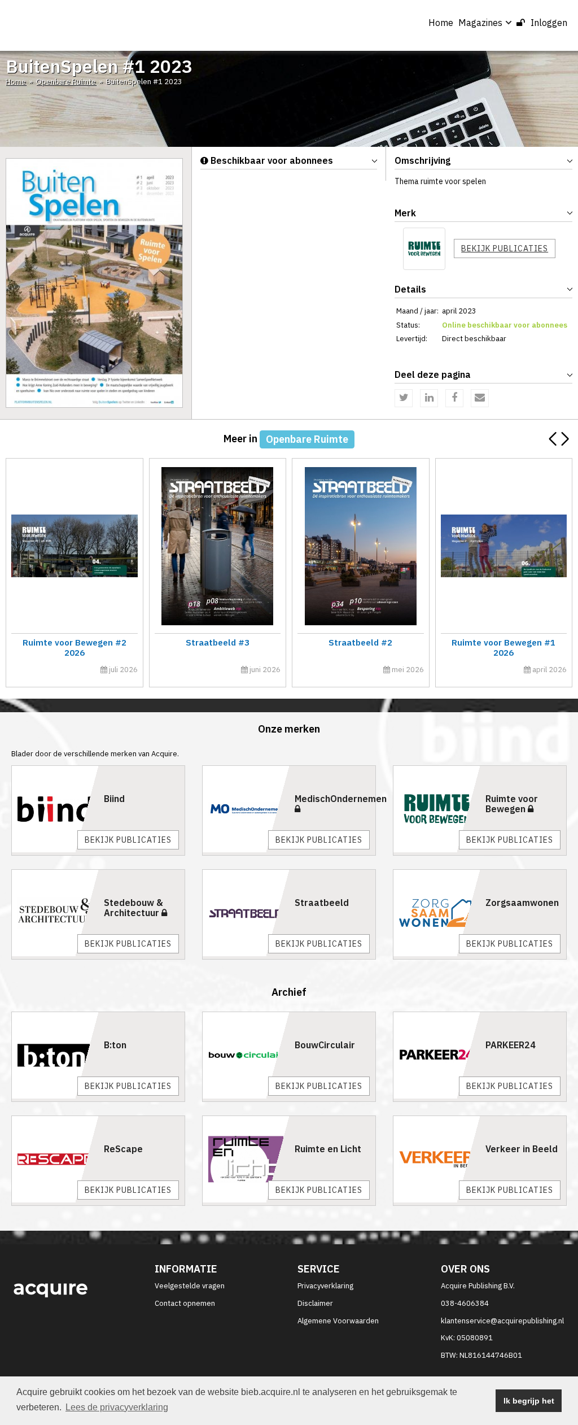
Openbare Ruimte (66, 81)
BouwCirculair (325, 1045)
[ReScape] (55, 1159)
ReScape (123, 1148)
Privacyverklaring (325, 1286)
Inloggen (549, 22)
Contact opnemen (185, 1303)
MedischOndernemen (341, 798)
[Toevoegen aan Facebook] (454, 398)
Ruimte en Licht (328, 1148)
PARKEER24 (510, 1045)
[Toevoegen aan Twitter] (404, 398)
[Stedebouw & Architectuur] (55, 913)
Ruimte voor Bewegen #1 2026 (503, 647)
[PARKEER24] (436, 1055)
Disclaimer (315, 1303)
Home (440, 22)
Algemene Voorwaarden (338, 1321)
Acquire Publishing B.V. (478, 1286)
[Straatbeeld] (246, 913)
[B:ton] (55, 1055)
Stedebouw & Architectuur (133, 907)
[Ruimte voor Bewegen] (424, 249)
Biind (114, 798)
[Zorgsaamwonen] (436, 913)
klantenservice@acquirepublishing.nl (502, 1321)
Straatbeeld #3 (217, 642)
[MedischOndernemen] (246, 809)
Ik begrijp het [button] (528, 1400)
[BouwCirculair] (246, 1055)
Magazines (480, 22)
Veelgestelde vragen (190, 1286)
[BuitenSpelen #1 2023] (94, 282)
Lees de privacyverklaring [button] (116, 1407)
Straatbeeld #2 (360, 642)
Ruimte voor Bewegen (511, 803)
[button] (564, 438)
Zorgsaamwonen (522, 902)
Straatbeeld (322, 902)
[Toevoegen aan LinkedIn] (429, 398)
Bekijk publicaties (504, 248)
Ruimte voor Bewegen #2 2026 (74, 647)
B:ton (115, 1045)
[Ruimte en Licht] (246, 1159)
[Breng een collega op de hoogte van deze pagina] (480, 398)
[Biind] (55, 809)
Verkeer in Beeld (521, 1148)
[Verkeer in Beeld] (436, 1159)
